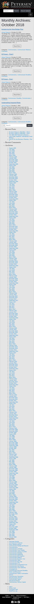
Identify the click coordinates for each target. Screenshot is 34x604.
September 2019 (13, 265)
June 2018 (12, 287)
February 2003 (13, 512)
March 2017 (12, 309)
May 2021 (11, 236)
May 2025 (11, 170)
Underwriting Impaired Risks (11, 102)
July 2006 (11, 460)
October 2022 (12, 215)
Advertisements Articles (15, 577)
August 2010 (12, 419)
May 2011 (11, 408)
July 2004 (11, 490)
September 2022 (13, 216)
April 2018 (12, 290)
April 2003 (12, 509)
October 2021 (12, 229)
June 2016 (12, 322)
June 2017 (12, 305)
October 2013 (12, 367)
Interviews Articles (14, 541)
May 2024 (11, 187)
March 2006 (12, 464)
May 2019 (11, 271)
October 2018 (12, 281)
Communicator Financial (15, 543)
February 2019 (13, 275)
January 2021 (12, 242)
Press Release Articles (15, 544)
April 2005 (12, 479)
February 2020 (13, 258)
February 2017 (13, 310)
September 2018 (13, 283)
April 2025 (12, 171)
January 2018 (12, 294)
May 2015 (11, 341)
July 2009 (11, 435)
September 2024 (13, 181)
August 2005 (12, 474)
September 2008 (13, 445)
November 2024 (13, 178)
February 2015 (13, 345)
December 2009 (13, 429)
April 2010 (12, 425)
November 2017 (13, 297)
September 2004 (13, 487)
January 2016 (12, 329)
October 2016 (12, 316)
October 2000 (12, 528)
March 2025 (12, 172)
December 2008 (13, 442)
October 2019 (12, 264)
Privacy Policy (17, 597)
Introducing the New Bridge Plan (12, 29)
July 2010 (11, 421)
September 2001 (13, 522)
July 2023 (11, 202)
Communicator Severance (16, 576)
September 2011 (13, 402)
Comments (4, 51)
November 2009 (13, 431)
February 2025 (13, 174)
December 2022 (13, 212)
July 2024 (11, 184)
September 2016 (13, 318)
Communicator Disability (24, 74)
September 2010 (13, 418)
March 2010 (12, 426)
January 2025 (12, 175)
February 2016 (13, 328)
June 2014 (12, 355)
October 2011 (12, 400)
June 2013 (12, 373)
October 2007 (12, 448)
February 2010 (13, 428)
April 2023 (12, 206)
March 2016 (12, 326)
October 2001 (12, 521)
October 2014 (12, 350)
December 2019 (13, 261)
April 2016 (12, 325)
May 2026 (11, 152)
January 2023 (12, 210)
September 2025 (13, 164)
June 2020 (12, 252)
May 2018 (11, 289)
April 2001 (12, 525)
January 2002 (12, 516)
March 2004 (12, 495)
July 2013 (11, 371)
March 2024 (12, 190)
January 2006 (12, 467)
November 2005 (13, 470)
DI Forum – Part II (7, 54)
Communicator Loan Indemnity (17, 567)
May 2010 (11, 424)
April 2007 (12, 451)
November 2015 (13, 332)
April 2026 (12, 154)
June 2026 (12, 151)
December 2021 (13, 226)
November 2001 (13, 519)
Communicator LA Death (15, 548)
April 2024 (12, 188)
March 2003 (12, 511)
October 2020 (12, 246)
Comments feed (13, 589)
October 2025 (12, 162)
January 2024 (12, 193)
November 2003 (13, 499)
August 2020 (12, 249)
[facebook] (12, 602)
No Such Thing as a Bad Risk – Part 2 (19, 132)
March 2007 (12, 453)
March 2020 (12, 257)
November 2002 (13, 514)
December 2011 (13, 397)
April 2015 (12, 342)
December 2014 (13, 347)
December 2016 (13, 313)
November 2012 (13, 382)
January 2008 (12, 447)
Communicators (12, 49)
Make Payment (6, 597)
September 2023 (13, 199)
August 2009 (12, 434)
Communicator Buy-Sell (15, 561)
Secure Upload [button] (25, 11)
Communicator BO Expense (16, 556)
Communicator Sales (14, 560)
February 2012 (13, 395)
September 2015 (13, 335)
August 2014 (12, 352)
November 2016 (13, 315)
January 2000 (12, 537)
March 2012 (12, 393)
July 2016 (11, 321)
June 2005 (12, 477)
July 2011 (11, 405)
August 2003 (12, 503)
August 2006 (12, 458)
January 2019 (12, 277)
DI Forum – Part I (7, 79)
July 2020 (11, 251)
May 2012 (11, 390)
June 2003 (12, 506)
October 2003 (12, 500)
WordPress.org (13, 591)
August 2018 (12, 284)
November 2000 (13, 527)
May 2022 (11, 222)
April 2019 (12, 273)
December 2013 (13, 364)
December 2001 (13, 518)
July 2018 (11, 286)
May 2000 (11, 534)
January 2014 (12, 363)
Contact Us (15, 599)
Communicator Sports (15, 579)
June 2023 (12, 203)
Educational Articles (14, 580)
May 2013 (11, 374)
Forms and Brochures (15, 572)
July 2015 (11, 338)
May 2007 (11, 450)
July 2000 (11, 531)
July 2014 (11, 354)
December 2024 (13, 177)
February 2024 (13, 191)
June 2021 (12, 235)
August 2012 (12, 386)
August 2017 (12, 302)
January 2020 (12, 260)
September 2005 (13, 473)
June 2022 (12, 220)
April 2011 (11, 409)
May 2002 (11, 515)
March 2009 (12, 439)
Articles (11, 575)
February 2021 (13, 241)
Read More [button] (17, 46)
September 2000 (13, 529)
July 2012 (11, 387)
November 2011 (13, 399)
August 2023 (12, 200)
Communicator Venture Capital (17, 582)
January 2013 (12, 380)
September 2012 (13, 384)
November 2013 (13, 365)
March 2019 (12, 274)
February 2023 (13, 209)
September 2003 (13, 502)
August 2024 (12, 183)
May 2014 (11, 357)
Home (7, 596)
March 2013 (12, 377)
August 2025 (12, 165)
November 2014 (13, 348)
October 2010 (12, 416)
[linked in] (16, 602)
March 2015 (12, 344)
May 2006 (11, 461)
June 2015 (12, 339)
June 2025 (12, 168)
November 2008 (13, 444)
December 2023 (13, 194)
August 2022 (12, 217)
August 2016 (12, 319)
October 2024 (12, 180)
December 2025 (13, 159)
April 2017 (12, 307)
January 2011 (12, 413)
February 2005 (13, 482)
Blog (12, 596)
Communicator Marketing (16, 554)
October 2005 (12, 471)
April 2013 (12, 376)
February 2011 (13, 412)
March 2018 (12, 292)
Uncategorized (13, 569)
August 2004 (12, 489)
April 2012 (12, 392)
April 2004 (12, 493)
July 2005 (11, 476)
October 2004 (12, 486)
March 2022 (12, 225)
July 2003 (11, 505)
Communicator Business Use (17, 559)
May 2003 (11, 508)
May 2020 (11, 254)
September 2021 (13, 231)
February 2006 (13, 466)
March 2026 (12, 155)
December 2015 (13, 331)
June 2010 (12, 422)
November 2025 (13, 161)
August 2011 (12, 403)
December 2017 (13, 296)
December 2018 (13, 278)
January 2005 (12, 483)
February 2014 (13, 361)
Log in (10, 586)
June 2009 (12, 437)
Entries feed (12, 588)
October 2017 (12, 299)
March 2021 (12, 239)
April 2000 (12, 535)
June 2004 (12, 492)
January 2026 (12, 158)
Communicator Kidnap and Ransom (18, 545)
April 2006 (12, 463)
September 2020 (13, 248)
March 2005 (12, 480)
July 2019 (11, 268)
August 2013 (12, 370)
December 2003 (13, 498)
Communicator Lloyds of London (18, 551)
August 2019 (12, 267)
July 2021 (11, 233)
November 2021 (13, 228)
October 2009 (12, 432)
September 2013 (13, 368)
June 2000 (12, 532)
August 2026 (12, 148)
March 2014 (12, 360)
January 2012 (12, 396)
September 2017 (13, 300)
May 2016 (11, 323)
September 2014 (13, 351)
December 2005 (13, 469)
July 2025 (11, 167)
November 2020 (13, 245)
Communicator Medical (23, 49)
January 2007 (12, 455)
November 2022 (13, 213)
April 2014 (12, 358)
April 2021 (12, 238)
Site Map (26, 597)
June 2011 (12, 406)
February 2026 (13, 157)
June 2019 (12, 270)
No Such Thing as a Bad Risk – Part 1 (19, 133)
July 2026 (11, 149)
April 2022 (12, 223)
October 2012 (12, 383)
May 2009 (11, 438)
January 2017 (12, 312)
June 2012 (12, 389)
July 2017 (11, 303)
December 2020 (13, 244)
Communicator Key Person (16, 566)
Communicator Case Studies (17, 550)
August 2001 (12, 524)
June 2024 (12, 186)
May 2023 (11, 204)
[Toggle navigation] (31, 14)
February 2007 (13, 454)
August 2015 (12, 336)
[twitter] (19, 602)
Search (16, 11)
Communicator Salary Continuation (18, 573)
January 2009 (12, 441)
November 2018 (13, 280)
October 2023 (12, 197)
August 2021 (12, 232)
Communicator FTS (14, 563)
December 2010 (13, 415)
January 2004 (12, 496)
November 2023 (13, 196)
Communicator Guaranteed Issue (18, 564)
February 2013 (13, 379)
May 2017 (11, 306)
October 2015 (12, 334)
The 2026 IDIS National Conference (18, 135)
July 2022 (11, 219)
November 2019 (13, 262)
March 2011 (12, 410)
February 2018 (13, 293)
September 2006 (13, 457)
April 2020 (12, 255)
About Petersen (21, 596)
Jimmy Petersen (6, 32)
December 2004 (13, 485)
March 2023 (12, 207)
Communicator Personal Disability (18, 570)
